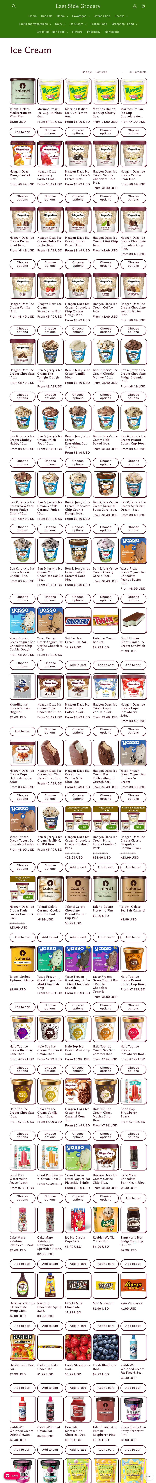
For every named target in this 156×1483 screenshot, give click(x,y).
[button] (14, 6)
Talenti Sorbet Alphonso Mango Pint (22, 980)
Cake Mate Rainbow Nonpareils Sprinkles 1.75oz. (49, 1243)
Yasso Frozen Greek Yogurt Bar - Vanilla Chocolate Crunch (105, 984)
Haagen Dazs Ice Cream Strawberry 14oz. (49, 307)
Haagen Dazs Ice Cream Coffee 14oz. (105, 307)
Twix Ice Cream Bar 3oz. (104, 640)
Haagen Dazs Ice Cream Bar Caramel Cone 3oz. (77, 1114)
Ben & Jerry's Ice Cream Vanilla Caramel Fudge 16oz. (49, 507)
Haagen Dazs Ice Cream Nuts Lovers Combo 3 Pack (105, 842)
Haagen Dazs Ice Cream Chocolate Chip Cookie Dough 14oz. (77, 309)
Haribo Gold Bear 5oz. (22, 1367)
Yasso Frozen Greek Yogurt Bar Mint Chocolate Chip (50, 982)
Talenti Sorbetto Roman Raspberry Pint (104, 1430)
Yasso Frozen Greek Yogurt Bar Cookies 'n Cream (133, 776)
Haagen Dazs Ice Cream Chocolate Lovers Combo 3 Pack (77, 842)
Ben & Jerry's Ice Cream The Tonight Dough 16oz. (49, 375)
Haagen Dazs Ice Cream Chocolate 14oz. (22, 373)
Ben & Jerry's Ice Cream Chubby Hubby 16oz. (22, 439)
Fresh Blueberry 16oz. (105, 1367)
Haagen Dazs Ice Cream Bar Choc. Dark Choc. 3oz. (49, 774)
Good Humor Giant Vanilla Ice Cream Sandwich (133, 642)
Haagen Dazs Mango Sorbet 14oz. (20, 175)
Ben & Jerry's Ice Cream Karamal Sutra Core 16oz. (105, 506)
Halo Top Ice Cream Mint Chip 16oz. (77, 1050)
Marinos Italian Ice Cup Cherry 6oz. (104, 112)
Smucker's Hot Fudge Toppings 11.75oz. (132, 1241)
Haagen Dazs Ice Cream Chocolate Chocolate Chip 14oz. (133, 243)
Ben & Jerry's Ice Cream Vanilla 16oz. (77, 373)
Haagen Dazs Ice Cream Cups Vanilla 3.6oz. (105, 708)
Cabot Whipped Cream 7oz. (48, 1429)
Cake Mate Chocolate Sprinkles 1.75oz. (133, 1178)
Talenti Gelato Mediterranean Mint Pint (20, 112)
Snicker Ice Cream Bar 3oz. (76, 640)
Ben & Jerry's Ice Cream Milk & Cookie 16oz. (22, 572)
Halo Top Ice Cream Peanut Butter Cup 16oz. (133, 980)
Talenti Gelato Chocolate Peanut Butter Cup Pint (75, 912)
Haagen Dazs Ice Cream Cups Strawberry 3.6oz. (133, 710)
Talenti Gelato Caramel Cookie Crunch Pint (48, 910)
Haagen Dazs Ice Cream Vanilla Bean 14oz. (133, 175)
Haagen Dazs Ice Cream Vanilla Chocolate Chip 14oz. (105, 177)
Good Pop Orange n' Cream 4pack (50, 1177)
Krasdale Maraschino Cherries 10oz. (75, 1430)
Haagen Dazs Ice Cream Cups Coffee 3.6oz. (77, 708)
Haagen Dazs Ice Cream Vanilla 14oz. (22, 307)
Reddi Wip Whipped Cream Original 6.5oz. (21, 1430)
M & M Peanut (103, 1303)
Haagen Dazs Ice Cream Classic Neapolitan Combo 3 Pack (133, 842)
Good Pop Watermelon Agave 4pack (19, 1178)
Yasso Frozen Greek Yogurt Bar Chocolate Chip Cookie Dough (22, 643)
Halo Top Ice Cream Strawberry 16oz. (133, 1050)
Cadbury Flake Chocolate (48, 1367)
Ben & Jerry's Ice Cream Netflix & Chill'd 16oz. (49, 840)
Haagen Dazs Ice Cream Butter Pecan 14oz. (77, 241)
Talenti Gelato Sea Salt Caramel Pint (133, 910)
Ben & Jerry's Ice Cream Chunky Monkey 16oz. (105, 373)
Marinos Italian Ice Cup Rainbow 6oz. (50, 112)
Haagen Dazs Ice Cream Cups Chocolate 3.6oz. (49, 708)
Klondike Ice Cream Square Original (20, 708)
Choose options (50, 132)
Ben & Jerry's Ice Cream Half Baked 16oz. (105, 439)
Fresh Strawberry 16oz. (78, 1367)
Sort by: (87, 72)
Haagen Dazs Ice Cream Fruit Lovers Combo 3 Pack (22, 912)
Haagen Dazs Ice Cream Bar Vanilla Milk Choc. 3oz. (77, 776)
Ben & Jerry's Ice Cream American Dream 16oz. (133, 506)
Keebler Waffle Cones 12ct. (104, 1239)
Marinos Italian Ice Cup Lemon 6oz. (76, 112)
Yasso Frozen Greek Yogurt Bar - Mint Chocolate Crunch (77, 982)
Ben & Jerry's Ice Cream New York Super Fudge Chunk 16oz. (22, 507)
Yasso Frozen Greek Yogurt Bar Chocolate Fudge (22, 840)
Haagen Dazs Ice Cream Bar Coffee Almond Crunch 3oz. (105, 776)
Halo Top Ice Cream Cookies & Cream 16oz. (50, 1050)
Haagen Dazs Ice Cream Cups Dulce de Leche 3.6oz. (22, 776)
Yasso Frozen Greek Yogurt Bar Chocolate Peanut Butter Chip (133, 576)
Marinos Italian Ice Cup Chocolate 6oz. (132, 112)
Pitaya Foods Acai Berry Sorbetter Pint (133, 1430)
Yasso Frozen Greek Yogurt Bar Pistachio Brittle (77, 1178)
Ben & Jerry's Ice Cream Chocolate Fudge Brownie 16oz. (133, 375)
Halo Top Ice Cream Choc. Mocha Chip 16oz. (102, 1114)
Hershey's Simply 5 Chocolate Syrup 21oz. (22, 1306)
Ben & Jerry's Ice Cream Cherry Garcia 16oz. (105, 572)
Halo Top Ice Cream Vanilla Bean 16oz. (47, 1112)
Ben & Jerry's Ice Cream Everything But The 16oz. (77, 441)
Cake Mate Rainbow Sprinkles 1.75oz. (22, 1241)
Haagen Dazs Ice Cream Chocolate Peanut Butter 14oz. (133, 309)
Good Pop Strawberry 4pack (129, 1112)
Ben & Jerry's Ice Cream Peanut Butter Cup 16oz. (133, 439)
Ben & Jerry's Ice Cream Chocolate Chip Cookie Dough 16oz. (77, 507)
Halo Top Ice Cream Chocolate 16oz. (22, 1112)
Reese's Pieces (131, 1303)
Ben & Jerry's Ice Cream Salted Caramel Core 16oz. (77, 574)
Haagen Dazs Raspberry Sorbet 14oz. (46, 175)
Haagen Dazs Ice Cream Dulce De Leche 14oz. (49, 241)
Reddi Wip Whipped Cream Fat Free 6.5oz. (132, 1368)
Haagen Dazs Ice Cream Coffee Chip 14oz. (105, 1178)
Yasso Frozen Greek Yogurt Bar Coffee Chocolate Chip (50, 643)
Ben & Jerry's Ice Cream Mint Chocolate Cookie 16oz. (50, 574)
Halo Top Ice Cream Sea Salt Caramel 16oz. (104, 1050)
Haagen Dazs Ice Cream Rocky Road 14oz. (22, 241)
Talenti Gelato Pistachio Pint (103, 908)
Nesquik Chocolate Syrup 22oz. (49, 1306)
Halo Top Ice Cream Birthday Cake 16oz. (21, 1050)
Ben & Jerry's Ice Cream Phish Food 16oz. (49, 439)
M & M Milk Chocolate (73, 1305)
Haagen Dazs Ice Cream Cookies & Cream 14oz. (77, 175)
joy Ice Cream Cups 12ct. (75, 1239)
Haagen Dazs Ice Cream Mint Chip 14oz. (105, 241)
